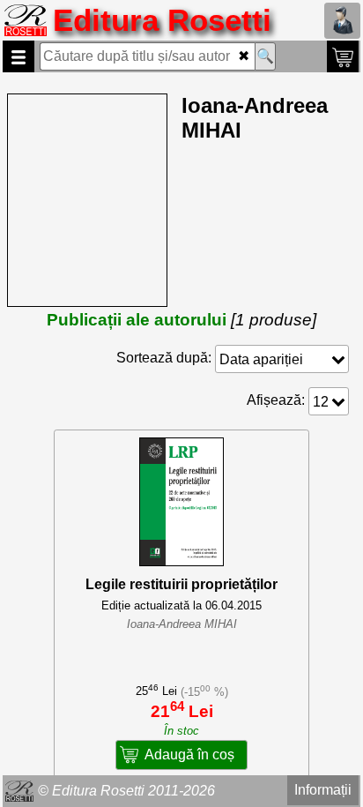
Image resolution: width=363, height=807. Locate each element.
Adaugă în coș (189, 754)
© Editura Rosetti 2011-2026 (126, 790)
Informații (323, 789)
